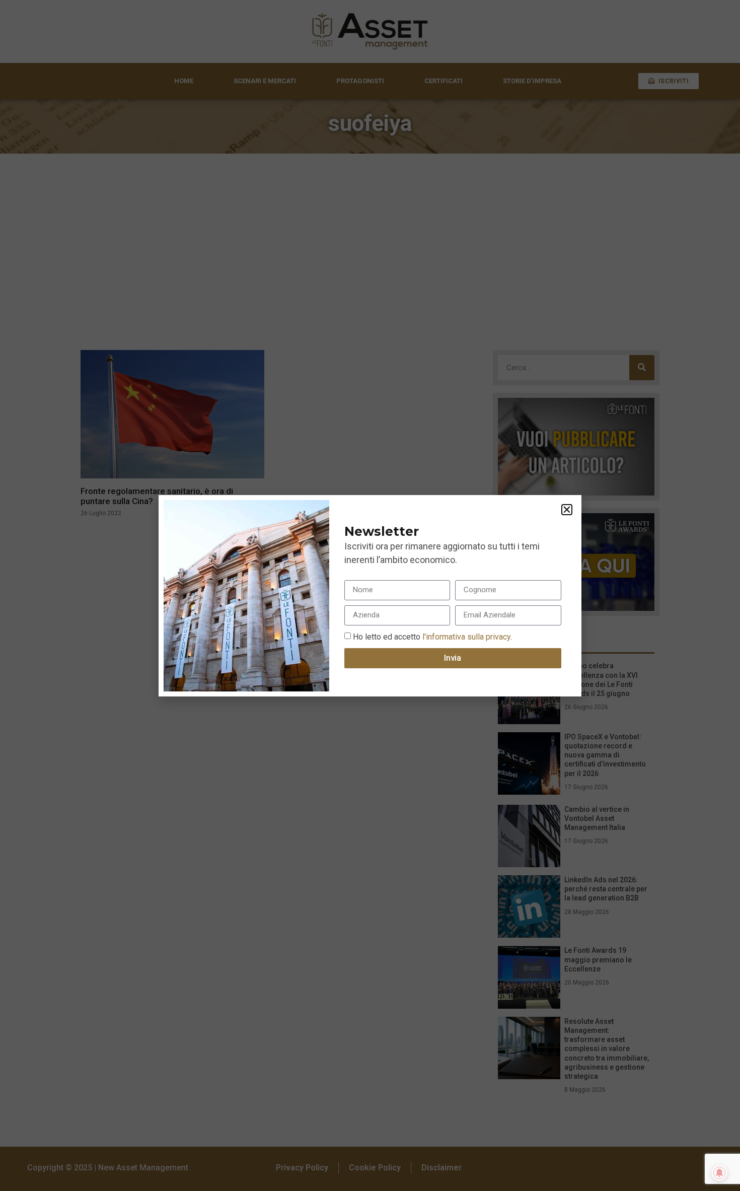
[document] (370, 595)
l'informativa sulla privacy (465, 636)
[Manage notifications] (719, 1173)
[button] (566, 509)
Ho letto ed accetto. (432, 636)
